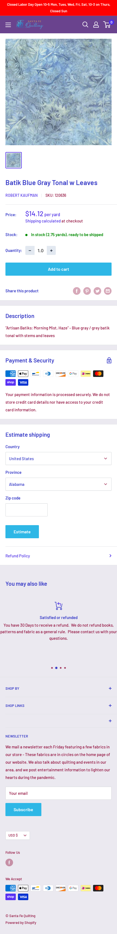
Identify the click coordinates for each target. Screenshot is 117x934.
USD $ (13, 835)
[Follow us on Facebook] (9, 862)
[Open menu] (8, 25)
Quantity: (13, 250)
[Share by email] (108, 291)
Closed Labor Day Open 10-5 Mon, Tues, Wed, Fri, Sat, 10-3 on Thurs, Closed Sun (58, 7)
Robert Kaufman (21, 195)
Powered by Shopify (20, 922)
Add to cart (58, 269)
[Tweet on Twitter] (97, 291)
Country (12, 446)
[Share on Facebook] (77, 291)
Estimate (22, 531)
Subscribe (23, 809)
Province (13, 472)
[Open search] (85, 25)
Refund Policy (17, 555)
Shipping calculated (43, 220)
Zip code (12, 497)
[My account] (96, 25)
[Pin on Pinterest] (87, 291)
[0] (107, 24)
